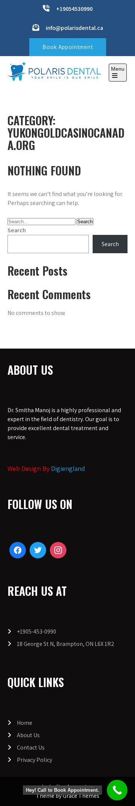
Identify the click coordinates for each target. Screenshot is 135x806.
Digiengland (68, 468)
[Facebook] (18, 550)
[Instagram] (58, 550)
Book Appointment (67, 46)
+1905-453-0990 (36, 631)
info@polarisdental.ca (74, 28)
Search (17, 230)
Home (24, 723)
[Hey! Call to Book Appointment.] (117, 790)
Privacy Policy (34, 760)
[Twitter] (38, 550)
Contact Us (31, 747)
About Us (28, 735)
